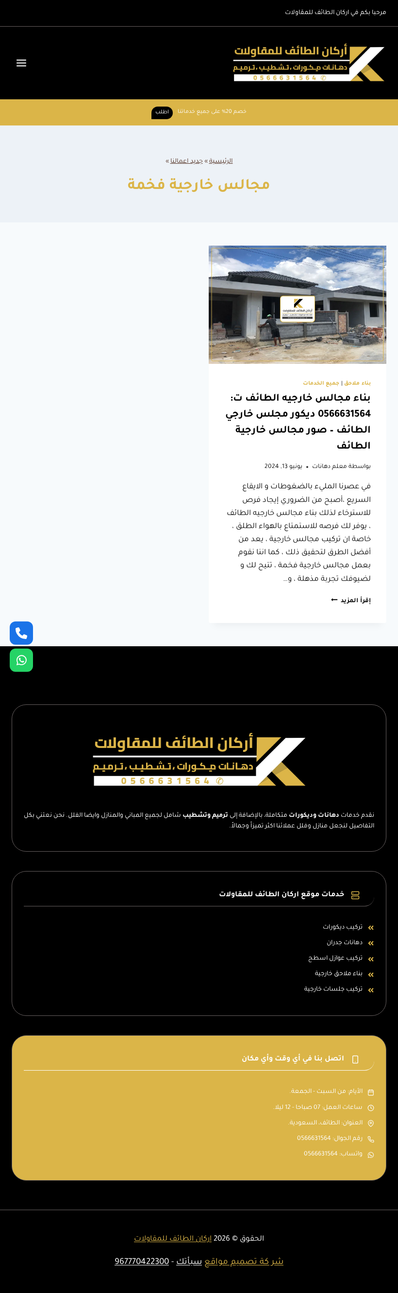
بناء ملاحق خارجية (339, 974)
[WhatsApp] (21, 660)
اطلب (162, 112)
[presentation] (297, 305)
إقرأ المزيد (351, 601)
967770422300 (142, 1262)
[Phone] (21, 632)
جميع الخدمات (321, 384)
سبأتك (189, 1262)
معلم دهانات (329, 467)
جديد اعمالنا (186, 161)
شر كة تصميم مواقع (243, 1262)
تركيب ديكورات (343, 927)
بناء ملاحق (357, 384)
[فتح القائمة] (22, 62)
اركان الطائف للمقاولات (173, 1239)
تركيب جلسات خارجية (333, 989)
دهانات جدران (345, 943)
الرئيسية (221, 161)
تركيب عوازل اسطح (335, 958)
